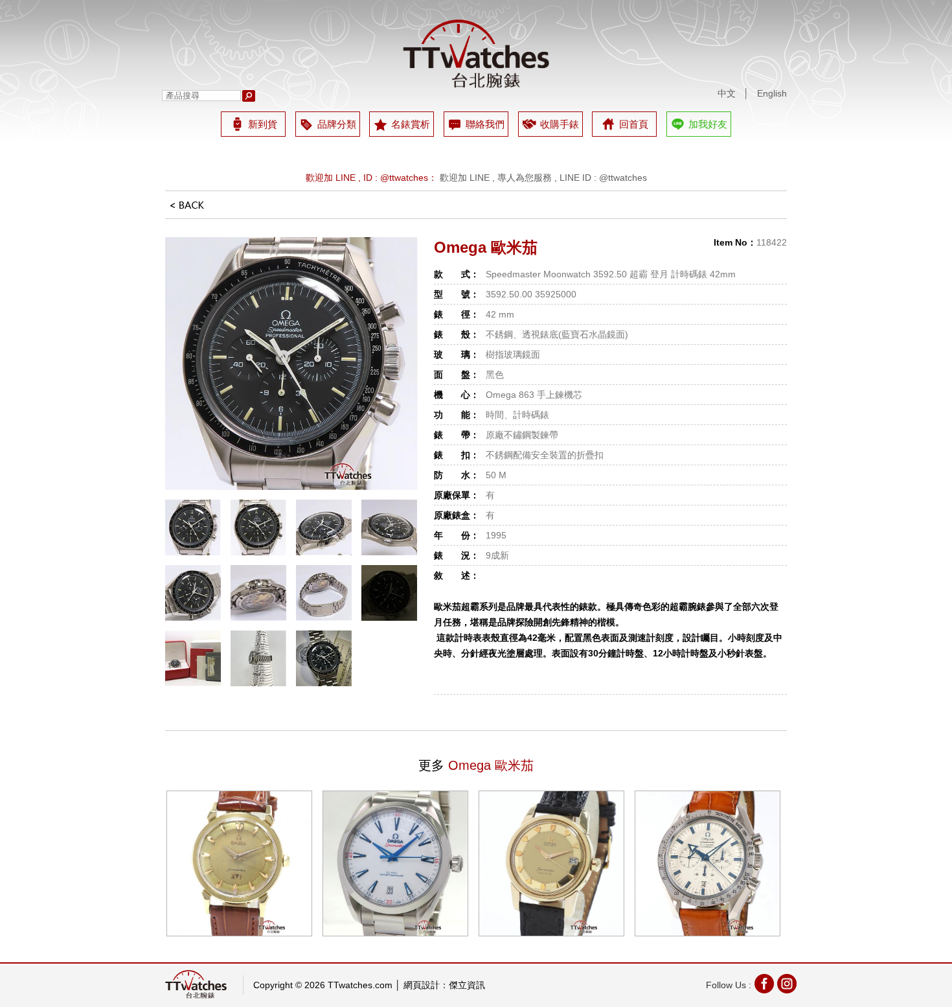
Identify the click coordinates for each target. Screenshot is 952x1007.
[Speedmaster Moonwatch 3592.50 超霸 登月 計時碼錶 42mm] (291, 363)
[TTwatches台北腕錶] (476, 53)
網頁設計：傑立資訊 (444, 985)
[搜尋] (248, 96)
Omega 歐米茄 (486, 247)
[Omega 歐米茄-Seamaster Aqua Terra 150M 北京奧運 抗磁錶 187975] (395, 863)
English (772, 93)
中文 (727, 93)
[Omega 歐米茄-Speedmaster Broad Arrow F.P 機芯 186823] (707, 863)
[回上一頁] (187, 209)
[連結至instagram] (787, 985)
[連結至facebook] (764, 985)
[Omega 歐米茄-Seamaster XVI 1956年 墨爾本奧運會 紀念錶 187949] (239, 863)
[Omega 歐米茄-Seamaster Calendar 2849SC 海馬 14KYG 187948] (551, 863)
